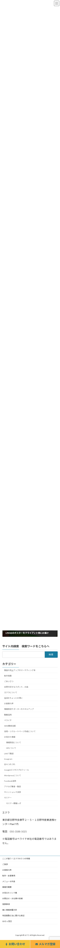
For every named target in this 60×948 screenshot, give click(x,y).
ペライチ (8, 720)
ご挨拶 (5, 864)
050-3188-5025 (18, 831)
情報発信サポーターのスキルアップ (19, 709)
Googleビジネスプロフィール (16, 770)
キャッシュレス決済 (12, 792)
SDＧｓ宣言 (7, 921)
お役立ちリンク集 (9, 893)
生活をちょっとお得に (13, 698)
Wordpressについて (12, 775)
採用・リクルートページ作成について (20, 731)
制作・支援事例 (8, 876)
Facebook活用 (10, 781)
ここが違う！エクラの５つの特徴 (16, 858)
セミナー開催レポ (13, 803)
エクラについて (10, 692)
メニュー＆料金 (8, 881)
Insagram (8, 759)
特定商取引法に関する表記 (13, 915)
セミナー (8, 797)
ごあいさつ (8, 681)
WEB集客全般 (10, 726)
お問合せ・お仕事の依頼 (12, 898)
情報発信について (13, 742)
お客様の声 (8, 703)
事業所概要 (7, 887)
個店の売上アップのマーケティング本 (19, 670)
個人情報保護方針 (9, 910)
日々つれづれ (9, 764)
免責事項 (6, 904)
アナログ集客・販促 (12, 786)
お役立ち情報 (9, 737)
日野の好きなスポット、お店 (16, 687)
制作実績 (8, 676)
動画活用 (8, 714)
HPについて (11, 748)
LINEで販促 (9, 753)
